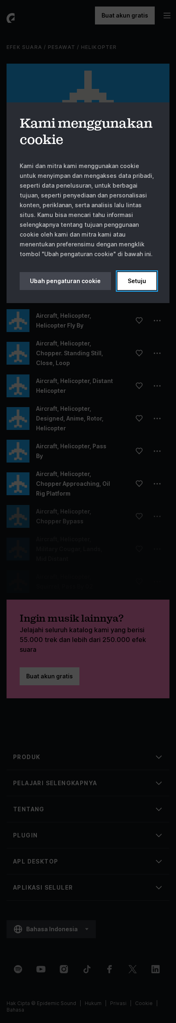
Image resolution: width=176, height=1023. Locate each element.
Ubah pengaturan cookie (65, 280)
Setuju (137, 280)
